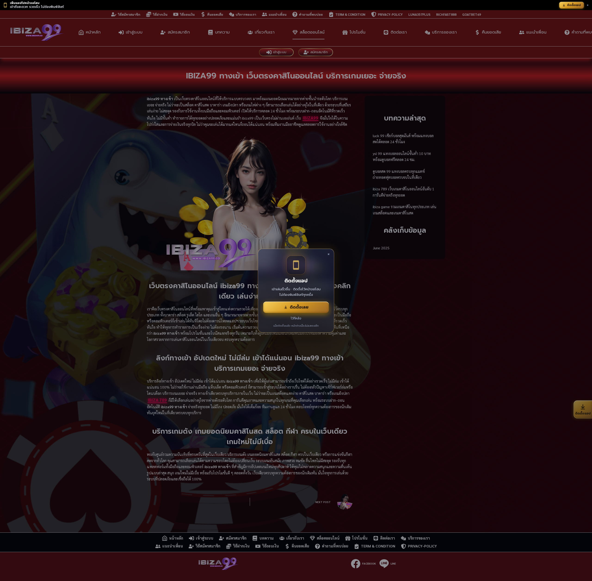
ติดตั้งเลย (299, 307)
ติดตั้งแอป (574, 5)
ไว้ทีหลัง (296, 318)
